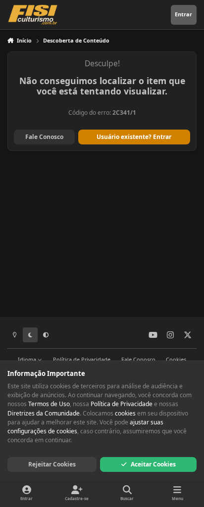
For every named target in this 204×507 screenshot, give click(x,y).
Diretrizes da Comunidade (43, 413)
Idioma (28, 359)
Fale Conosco (44, 137)
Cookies (176, 359)
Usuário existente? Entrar (134, 137)
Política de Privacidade (81, 359)
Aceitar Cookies (153, 464)
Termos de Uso (49, 404)
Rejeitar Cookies (52, 464)
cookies (125, 413)
